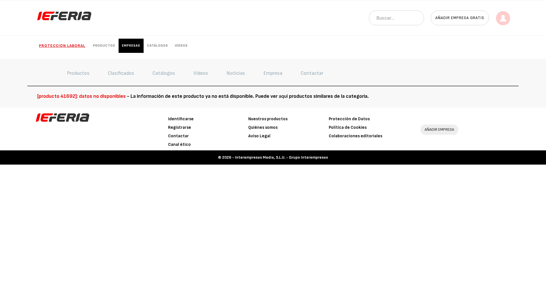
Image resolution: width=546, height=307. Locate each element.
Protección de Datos (349, 119)
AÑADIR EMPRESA (439, 129)
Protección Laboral (62, 45)
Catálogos (157, 45)
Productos (104, 45)
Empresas (131, 45)
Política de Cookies (348, 127)
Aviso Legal (259, 136)
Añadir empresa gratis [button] (459, 17)
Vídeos (181, 45)
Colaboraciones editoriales (355, 136)
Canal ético (179, 144)
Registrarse (179, 127)
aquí (283, 96)
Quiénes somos (263, 127)
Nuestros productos (268, 119)
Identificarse (181, 119)
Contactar (178, 136)
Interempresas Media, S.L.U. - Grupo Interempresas (281, 157)
